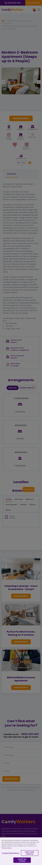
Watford (6, 23)
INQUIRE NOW (21, 118)
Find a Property (33, 3)
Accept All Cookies (22, 860)
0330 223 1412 (30, 734)
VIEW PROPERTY (21, 596)
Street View (28, 489)
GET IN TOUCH (11, 779)
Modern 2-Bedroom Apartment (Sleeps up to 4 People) (19, 27)
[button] (29, 162)
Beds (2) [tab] (12, 388)
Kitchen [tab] (33, 505)
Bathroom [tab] (19, 499)
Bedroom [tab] (29, 499)
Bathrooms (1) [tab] (27, 388)
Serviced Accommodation (19, 21)
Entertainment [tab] (11, 505)
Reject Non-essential (30, 853)
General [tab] (23, 505)
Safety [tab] (8, 510)
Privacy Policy (7, 848)
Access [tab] (9, 499)
